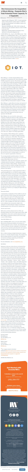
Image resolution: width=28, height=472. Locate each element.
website (17, 58)
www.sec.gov (3, 320)
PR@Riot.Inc (3, 346)
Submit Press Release (13, 390)
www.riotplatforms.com (17, 241)
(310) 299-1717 (13, 379)
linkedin (17, 415)
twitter (10, 415)
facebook (14, 415)
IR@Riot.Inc (3, 339)
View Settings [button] (14, 469)
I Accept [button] (22, 469)
